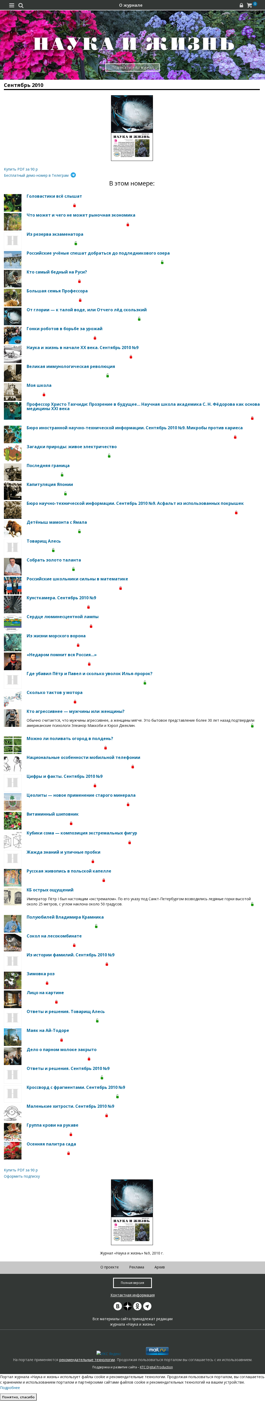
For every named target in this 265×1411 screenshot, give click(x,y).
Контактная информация (133, 1294)
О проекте (109, 1267)
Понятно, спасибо (18, 1397)
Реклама (136, 1267)
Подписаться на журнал (133, 67)
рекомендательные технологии (87, 1359)
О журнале (131, 5)
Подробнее (10, 1387)
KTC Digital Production (156, 1367)
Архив (159, 1267)
